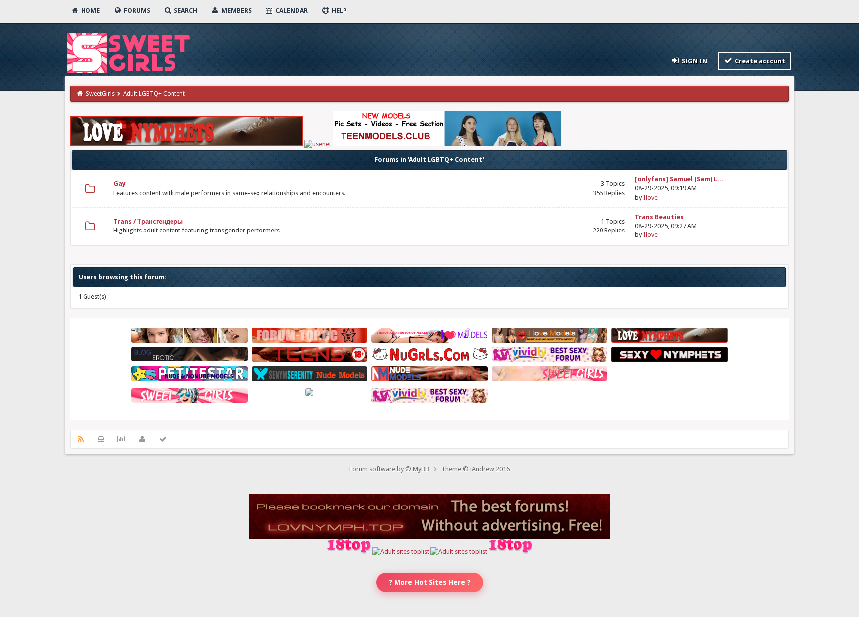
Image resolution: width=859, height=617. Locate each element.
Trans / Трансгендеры (148, 221)
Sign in (693, 61)
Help (338, 10)
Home (90, 10)
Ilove (650, 197)
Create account (759, 61)
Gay (119, 183)
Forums (136, 10)
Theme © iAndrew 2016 (475, 469)
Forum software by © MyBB (389, 469)
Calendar (291, 10)
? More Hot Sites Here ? (430, 582)
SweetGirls (100, 93)
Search (184, 10)
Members (236, 10)
